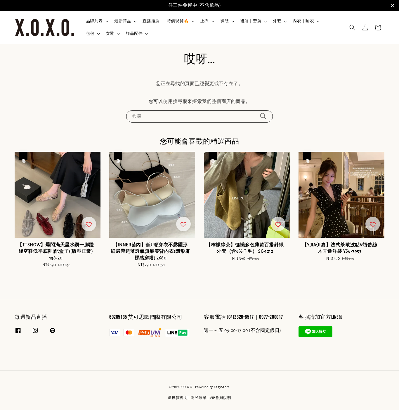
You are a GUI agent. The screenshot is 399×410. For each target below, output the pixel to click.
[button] (352, 27)
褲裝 (224, 21)
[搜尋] (263, 116)
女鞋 (110, 34)
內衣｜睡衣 (303, 21)
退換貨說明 (178, 398)
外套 (277, 21)
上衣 (204, 21)
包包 (90, 34)
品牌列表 (94, 21)
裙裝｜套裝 (250, 21)
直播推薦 (151, 21)
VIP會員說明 (220, 398)
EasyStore (222, 387)
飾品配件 (134, 34)
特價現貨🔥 (178, 21)
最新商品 (122, 21)
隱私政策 (199, 398)
